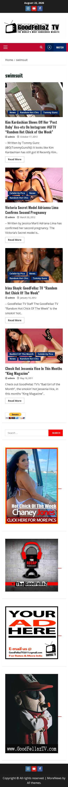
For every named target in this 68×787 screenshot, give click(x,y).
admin (11, 136)
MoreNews (54, 778)
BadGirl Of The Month (21, 354)
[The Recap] (33, 566)
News (13, 112)
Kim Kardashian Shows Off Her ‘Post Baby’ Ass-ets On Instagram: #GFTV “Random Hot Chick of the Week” (34, 99)
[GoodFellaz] (33, 715)
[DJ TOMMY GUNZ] (34, 8)
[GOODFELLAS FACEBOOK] (40, 8)
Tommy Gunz (50, 112)
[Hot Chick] (33, 487)
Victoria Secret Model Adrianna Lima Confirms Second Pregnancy (34, 185)
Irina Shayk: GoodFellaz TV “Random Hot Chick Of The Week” (34, 265)
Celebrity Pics (17, 193)
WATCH (60, 47)
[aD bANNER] (33, 634)
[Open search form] (41, 47)
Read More (16, 158)
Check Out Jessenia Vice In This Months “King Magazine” (34, 346)
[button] (5, 47)
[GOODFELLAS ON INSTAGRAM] (28, 8)
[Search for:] (26, 433)
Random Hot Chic (29, 112)
